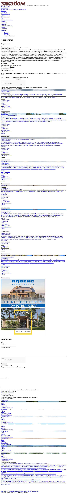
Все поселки (4, 400)
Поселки (28, 491)
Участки (3, 15)
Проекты (23, 491)
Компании (3, 24)
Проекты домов (5, 17)
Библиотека (35, 491)
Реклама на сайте (5, 6)
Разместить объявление (19, 9)
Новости (3, 21)
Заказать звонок (5, 112)
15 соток (12, 67)
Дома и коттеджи (5, 14)
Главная (6, 33)
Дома (14, 491)
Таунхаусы (4, 12)
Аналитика (4, 22)
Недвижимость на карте (7, 392)
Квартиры (3, 11)
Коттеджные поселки (7, 19)
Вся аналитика (5, 460)
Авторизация (4, 8)
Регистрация (7, 9)
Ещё (2, 18)
